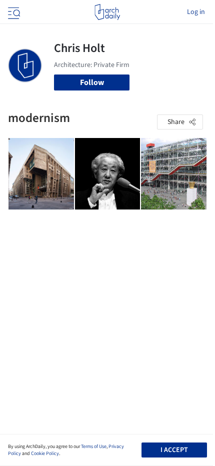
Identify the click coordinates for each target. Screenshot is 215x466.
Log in (196, 12)
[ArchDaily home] (107, 12)
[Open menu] (13, 12)
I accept (174, 450)
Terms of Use (93, 446)
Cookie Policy (45, 453)
